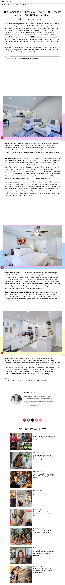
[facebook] (28, 420)
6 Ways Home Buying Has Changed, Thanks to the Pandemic (22, 58)
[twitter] (32, 420)
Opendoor (21, 47)
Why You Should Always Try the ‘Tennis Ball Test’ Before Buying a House (26, 380)
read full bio (26, 407)
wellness (23, 4)
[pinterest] (2, 137)
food (16, 4)
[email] (40, 420)
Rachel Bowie (27, 19)
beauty (10, 4)
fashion (3, 4)
